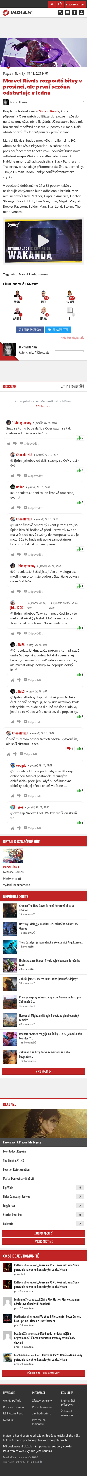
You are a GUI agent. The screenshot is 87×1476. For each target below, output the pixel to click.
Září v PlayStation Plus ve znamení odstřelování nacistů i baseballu (47, 1301)
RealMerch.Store (75, 4)
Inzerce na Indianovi (39, 1421)
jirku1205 (16, 607)
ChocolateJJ (24, 454)
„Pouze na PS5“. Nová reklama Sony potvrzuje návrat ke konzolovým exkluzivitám (46, 1267)
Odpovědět (31, 443)
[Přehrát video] (43, 241)
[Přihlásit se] (81, 12)
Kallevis (18, 1265)
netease (43, 274)
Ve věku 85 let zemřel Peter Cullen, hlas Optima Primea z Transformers (47, 1318)
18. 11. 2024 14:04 (37, 73)
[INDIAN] (17, 12)
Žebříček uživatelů (67, 1413)
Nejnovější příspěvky (68, 1402)
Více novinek (43, 1071)
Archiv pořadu (12, 1400)
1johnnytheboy (21, 422)
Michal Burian (18, 102)
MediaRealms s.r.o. (15, 1457)
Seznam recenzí (43, 1233)
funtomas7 (20, 1299)
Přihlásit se (43, 406)
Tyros (19, 807)
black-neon (20, 1355)
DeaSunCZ (20, 1333)
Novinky (20, 73)
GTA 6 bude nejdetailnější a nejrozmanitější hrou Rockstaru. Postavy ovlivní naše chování (45, 1338)
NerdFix (8, 1419)
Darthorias (20, 1316)
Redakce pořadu (13, 1407)
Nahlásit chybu (70, 337)
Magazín (8, 73)
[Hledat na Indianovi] (60, 12)
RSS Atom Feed (13, 1413)
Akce (14, 274)
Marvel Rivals (27, 274)
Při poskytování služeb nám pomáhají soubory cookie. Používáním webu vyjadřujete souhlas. (37, 1448)
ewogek (21, 765)
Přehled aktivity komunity (43, 1373)
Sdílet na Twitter (58, 329)
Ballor (20, 486)
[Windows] (19, 878)
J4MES (20, 644)
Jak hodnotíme (44, 1241)
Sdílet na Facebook (30, 329)
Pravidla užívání (42, 1407)
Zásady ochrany (42, 1400)
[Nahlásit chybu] (40, 1462)
